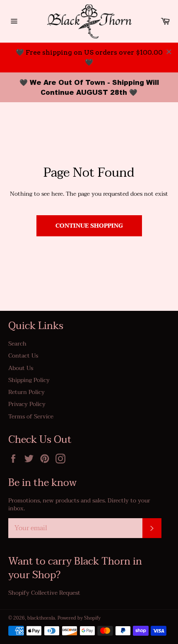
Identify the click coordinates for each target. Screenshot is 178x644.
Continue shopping (89, 226)
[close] (168, 51)
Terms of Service (30, 416)
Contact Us (23, 355)
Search (17, 343)
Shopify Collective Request (44, 593)
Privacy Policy (27, 404)
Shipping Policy (29, 380)
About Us (20, 368)
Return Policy (26, 392)
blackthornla (41, 618)
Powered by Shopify (79, 618)
